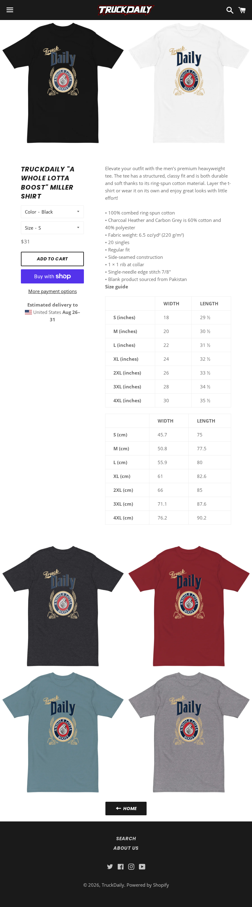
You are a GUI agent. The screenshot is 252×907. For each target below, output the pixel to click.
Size (29, 228)
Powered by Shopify (148, 885)
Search (126, 838)
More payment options (52, 291)
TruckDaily (113, 885)
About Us (126, 848)
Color (30, 212)
